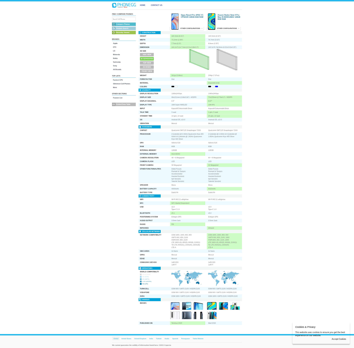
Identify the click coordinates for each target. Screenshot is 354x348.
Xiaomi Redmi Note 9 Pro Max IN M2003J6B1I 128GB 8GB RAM (229, 17)
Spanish (175, 338)
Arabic (167, 338)
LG (114, 51)
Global (116, 338)
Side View (147, 55)
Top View (147, 63)
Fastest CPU (118, 80)
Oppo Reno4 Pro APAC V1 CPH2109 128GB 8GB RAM (192, 16)
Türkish (159, 338)
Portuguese (185, 338)
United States (126, 338)
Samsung (116, 62)
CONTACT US (156, 5)
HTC (114, 47)
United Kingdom (140, 338)
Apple (115, 43)
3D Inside (147, 67)
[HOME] (124, 5)
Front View (147, 71)
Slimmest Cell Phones (121, 84)
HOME (142, 5)
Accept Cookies (339, 339)
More (115, 87)
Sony (115, 66)
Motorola (116, 55)
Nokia (115, 58)
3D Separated (146, 59)
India (151, 338)
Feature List (117, 98)
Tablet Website (198, 338)
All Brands (117, 69)
